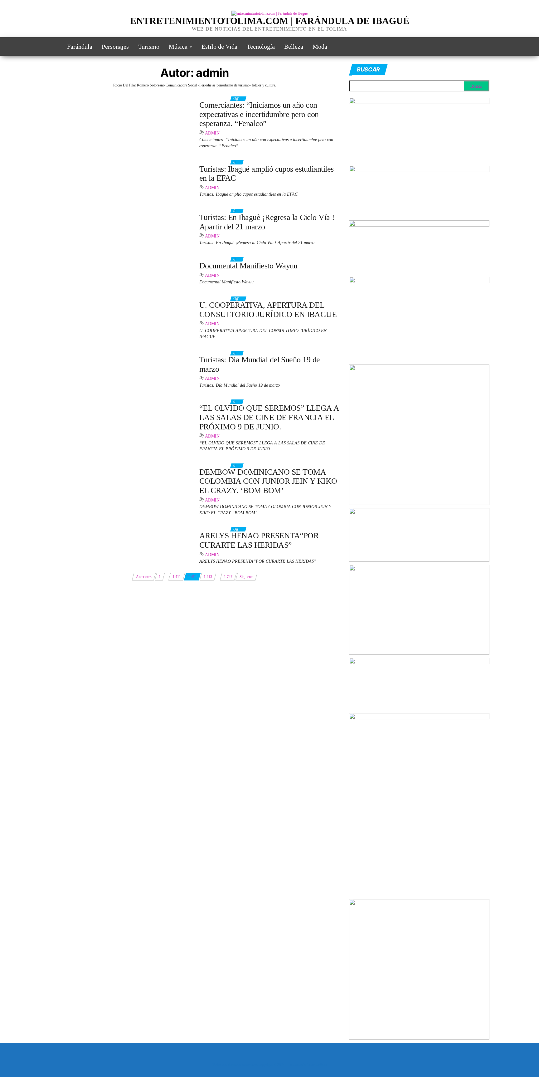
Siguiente (246, 577)
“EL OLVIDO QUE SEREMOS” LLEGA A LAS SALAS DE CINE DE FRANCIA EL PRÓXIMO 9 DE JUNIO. (269, 417)
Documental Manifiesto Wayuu (248, 265)
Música (179, 46)
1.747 (228, 577)
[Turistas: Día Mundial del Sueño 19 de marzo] (86, 352)
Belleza (293, 46)
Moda (320, 46)
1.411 (176, 577)
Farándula (79, 46)
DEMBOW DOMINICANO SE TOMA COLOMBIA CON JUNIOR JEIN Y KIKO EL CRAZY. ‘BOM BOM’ (268, 481)
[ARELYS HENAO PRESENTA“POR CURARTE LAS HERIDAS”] (103, 528)
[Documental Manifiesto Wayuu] (75, 258)
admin (212, 133)
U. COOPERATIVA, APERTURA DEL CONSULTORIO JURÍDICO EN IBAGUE (268, 310)
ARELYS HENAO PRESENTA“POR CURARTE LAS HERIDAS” (258, 540)
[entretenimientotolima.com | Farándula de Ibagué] (53, 46)
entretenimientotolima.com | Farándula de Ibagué (269, 21)
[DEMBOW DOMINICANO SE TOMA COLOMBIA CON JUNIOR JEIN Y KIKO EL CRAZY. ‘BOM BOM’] (120, 467)
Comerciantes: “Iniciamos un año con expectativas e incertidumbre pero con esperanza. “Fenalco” (259, 114)
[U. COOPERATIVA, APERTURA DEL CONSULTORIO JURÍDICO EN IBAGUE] (115, 297)
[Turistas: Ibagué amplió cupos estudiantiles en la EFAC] (93, 161)
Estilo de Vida (219, 46)
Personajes (115, 46)
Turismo (148, 46)
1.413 (208, 577)
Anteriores (144, 577)
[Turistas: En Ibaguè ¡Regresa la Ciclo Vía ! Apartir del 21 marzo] (99, 210)
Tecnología (261, 46)
